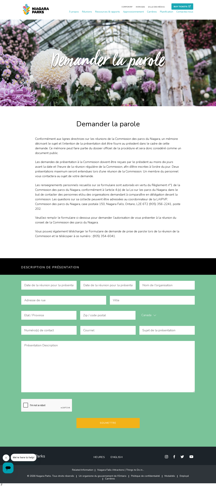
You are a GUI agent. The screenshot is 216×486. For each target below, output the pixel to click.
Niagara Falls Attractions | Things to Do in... (120, 469)
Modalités (170, 476)
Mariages (140, 7)
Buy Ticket (180, 6)
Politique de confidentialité (145, 476)
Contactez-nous (184, 11)
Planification (166, 11)
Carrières (152, 11)
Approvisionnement (133, 11)
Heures (99, 457)
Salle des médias (156, 7)
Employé (184, 476)
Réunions (87, 11)
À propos (74, 11)
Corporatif (127, 7)
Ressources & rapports (107, 11)
